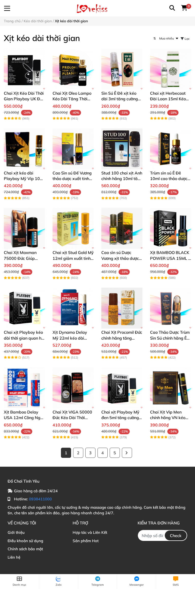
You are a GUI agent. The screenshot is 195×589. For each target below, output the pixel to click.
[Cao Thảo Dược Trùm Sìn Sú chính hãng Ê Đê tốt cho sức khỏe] (170, 308)
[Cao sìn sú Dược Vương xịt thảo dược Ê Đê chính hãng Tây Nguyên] (121, 228)
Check (176, 535)
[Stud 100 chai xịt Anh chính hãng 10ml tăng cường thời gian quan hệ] (121, 148)
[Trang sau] (127, 453)
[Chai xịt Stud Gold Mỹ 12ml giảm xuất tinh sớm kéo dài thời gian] (73, 228)
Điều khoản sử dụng (25, 540)
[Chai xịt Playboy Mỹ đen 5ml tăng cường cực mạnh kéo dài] (121, 387)
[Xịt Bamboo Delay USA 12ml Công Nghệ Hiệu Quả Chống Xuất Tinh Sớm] (24, 387)
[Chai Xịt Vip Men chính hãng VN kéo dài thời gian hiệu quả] (170, 387)
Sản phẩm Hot (86, 540)
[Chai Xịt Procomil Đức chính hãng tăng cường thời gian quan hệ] (121, 308)
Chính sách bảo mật (25, 548)
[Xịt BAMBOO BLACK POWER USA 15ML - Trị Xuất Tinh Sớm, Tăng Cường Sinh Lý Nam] (170, 228)
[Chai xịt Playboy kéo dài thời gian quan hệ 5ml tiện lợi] (24, 308)
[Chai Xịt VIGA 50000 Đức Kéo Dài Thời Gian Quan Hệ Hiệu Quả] (73, 387)
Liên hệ (14, 557)
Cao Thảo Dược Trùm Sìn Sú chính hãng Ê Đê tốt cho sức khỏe (170, 338)
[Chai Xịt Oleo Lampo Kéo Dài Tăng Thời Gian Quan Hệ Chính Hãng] (73, 69)
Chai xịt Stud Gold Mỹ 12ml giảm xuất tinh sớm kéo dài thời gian (73, 258)
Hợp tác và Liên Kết (90, 532)
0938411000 (40, 499)
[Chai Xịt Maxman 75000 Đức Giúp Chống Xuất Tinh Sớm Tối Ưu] (24, 228)
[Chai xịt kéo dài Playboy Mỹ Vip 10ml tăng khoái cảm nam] (24, 148)
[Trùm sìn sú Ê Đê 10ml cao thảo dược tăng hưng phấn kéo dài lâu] (170, 148)
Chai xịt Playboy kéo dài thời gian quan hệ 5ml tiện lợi (24, 338)
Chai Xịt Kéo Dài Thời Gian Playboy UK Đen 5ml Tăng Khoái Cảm (24, 99)
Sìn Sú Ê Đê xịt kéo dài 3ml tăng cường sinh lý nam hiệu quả (120, 99)
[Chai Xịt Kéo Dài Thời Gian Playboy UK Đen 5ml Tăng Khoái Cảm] (24, 69)
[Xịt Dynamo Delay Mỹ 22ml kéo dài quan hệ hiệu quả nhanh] (73, 308)
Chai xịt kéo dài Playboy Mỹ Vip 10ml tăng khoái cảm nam (24, 178)
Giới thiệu (16, 532)
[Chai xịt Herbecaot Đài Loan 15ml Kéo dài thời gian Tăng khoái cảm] (170, 69)
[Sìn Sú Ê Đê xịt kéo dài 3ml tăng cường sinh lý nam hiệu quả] (121, 69)
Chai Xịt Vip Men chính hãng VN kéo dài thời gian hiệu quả (170, 417)
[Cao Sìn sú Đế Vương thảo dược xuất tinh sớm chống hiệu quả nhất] (73, 148)
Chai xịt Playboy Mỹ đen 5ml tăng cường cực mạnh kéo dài (120, 417)
